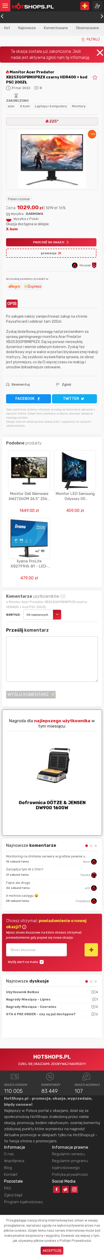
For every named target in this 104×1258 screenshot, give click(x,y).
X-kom (25, 106)
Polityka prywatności (70, 1174)
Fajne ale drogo (18, 883)
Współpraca (14, 1161)
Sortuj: (13, 614)
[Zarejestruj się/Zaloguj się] (97, 5)
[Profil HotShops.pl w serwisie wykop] (65, 1189)
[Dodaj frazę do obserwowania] (91, 949)
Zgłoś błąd (13, 1195)
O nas (9, 1154)
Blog (8, 1167)
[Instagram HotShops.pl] (74, 1189)
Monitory (79, 106)
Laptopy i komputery (51, 106)
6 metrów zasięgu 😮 (22, 896)
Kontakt (10, 1174)
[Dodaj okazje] (84, 6)
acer (11, 106)
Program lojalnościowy (23, 1202)
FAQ (7, 1188)
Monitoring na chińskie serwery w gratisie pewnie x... (46, 856)
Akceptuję (52, 1250)
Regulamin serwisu (68, 1154)
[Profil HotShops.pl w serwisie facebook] (56, 1189)
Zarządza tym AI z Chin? (24, 869)
